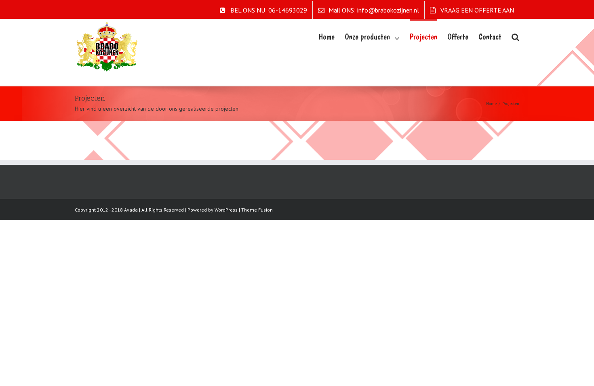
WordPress (226, 210)
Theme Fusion (257, 210)
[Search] (515, 36)
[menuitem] (263, 10)
